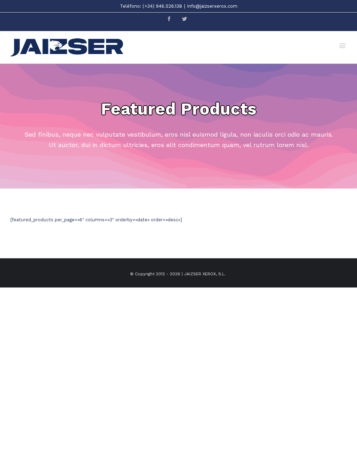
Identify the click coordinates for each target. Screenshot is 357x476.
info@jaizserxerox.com (212, 6)
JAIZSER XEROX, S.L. (205, 273)
